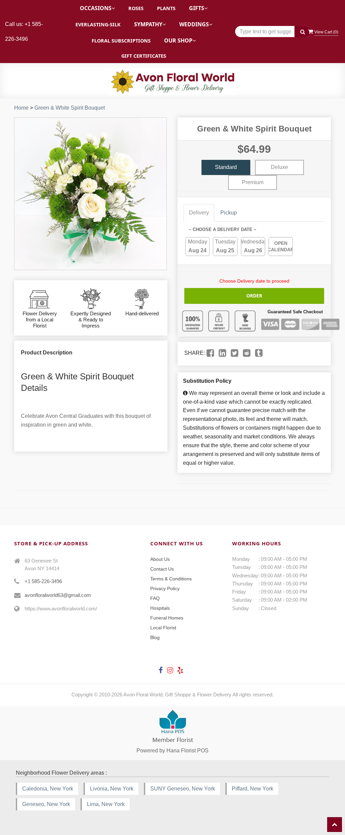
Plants (166, 8)
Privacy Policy (165, 588)
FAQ (155, 598)
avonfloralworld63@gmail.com (58, 595)
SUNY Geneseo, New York (182, 788)
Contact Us (162, 569)
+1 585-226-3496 (43, 581)
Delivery (199, 212)
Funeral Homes (166, 618)
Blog (155, 637)
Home (21, 108)
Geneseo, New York (46, 804)
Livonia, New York (111, 788)
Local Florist (163, 627)
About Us (160, 559)
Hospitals (160, 608)
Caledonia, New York (47, 788)
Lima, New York (106, 804)
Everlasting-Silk (98, 24)
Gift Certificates (143, 56)
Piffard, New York (252, 788)
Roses (136, 8)
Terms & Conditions (171, 578)
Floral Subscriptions (121, 40)
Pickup (228, 212)
